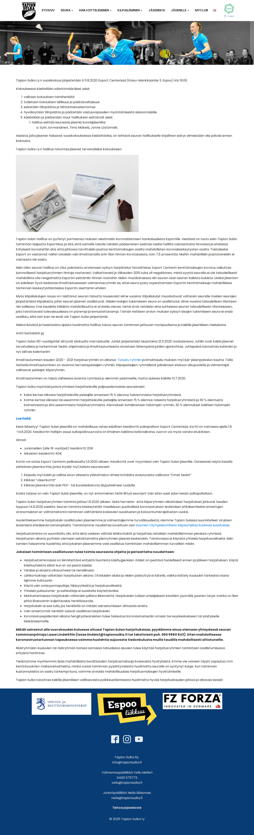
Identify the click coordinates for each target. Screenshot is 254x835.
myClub (201, 10)
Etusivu (48, 10)
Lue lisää (23, 418)
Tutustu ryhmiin (129, 360)
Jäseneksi (156, 10)
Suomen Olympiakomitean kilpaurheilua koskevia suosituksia (182, 525)
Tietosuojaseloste (126, 807)
